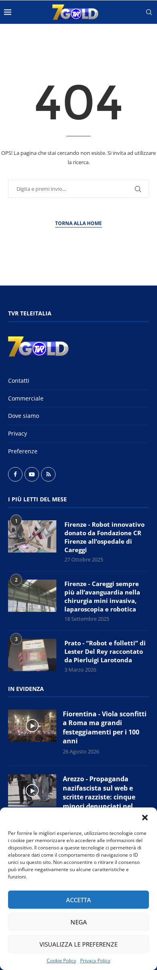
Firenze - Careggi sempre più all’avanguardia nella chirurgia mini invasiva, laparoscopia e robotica (102, 596)
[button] (145, 818)
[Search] (149, 12)
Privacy (17, 433)
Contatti (18, 380)
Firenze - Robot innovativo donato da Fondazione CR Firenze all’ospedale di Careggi (104, 537)
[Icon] (32, 725)
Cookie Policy (61, 960)
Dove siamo (23, 415)
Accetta (78, 900)
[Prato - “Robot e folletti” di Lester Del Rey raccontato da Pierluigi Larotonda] (32, 655)
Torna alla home (78, 223)
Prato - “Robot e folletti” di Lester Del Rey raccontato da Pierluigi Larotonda (105, 651)
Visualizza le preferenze (78, 944)
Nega (78, 922)
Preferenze (22, 451)
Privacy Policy (95, 960)
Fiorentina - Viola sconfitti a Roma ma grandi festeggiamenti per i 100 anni (105, 727)
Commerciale (25, 398)
